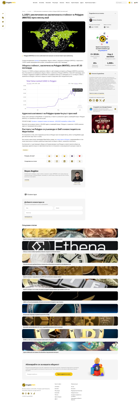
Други (56, 399)
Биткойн (57, 388)
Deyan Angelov (31, 171)
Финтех (56, 394)
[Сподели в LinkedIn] (64, 161)
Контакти (73, 388)
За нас (72, 386)
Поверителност (74, 392)
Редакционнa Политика (76, 390)
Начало (23, 11)
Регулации (57, 390)
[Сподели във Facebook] (49, 161)
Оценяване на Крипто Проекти (76, 399)
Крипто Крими (58, 396)
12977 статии (77, 182)
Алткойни (29, 11)
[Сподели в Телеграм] (72, 161)
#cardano (25, 150)
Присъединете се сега (63, 374)
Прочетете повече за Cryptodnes (96, 93)
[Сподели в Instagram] (57, 161)
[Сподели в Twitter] (79, 161)
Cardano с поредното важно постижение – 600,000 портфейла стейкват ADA (53, 121)
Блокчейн (57, 392)
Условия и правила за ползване (76, 395)
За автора (27, 179)
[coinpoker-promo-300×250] (103, 132)
